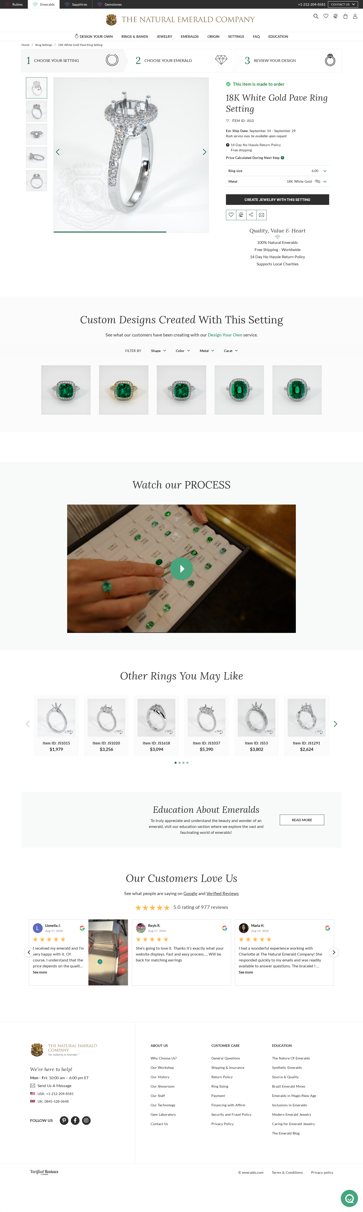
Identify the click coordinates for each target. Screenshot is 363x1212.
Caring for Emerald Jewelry (293, 1124)
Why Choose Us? (164, 1058)
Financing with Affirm (228, 1105)
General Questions (225, 1058)
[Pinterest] (64, 1120)
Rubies (17, 4)
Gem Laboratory (163, 1114)
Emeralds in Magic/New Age (294, 1096)
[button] (204, 152)
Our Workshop (162, 1067)
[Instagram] (86, 1120)
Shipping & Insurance (227, 1067)
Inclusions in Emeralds (289, 1105)
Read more (308, 821)
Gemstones (113, 4)
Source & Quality (285, 1077)
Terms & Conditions (287, 1172)
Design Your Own (225, 334)
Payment (218, 1096)
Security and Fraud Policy (231, 1114)
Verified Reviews (222, 893)
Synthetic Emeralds (287, 1067)
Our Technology (163, 1105)
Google (190, 893)
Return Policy (222, 1077)
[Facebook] (75, 1120)
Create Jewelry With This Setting (277, 199)
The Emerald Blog (286, 1133)
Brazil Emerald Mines (288, 1086)
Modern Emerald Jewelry (291, 1114)
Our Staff (158, 1096)
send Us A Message (54, 1085)
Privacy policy (322, 1172)
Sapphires (79, 4)
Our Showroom (163, 1086)
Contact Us (159, 1124)
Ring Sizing (219, 1086)
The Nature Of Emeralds (291, 1058)
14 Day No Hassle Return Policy (256, 145)
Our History (160, 1077)
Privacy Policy (222, 1124)
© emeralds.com (250, 1172)
